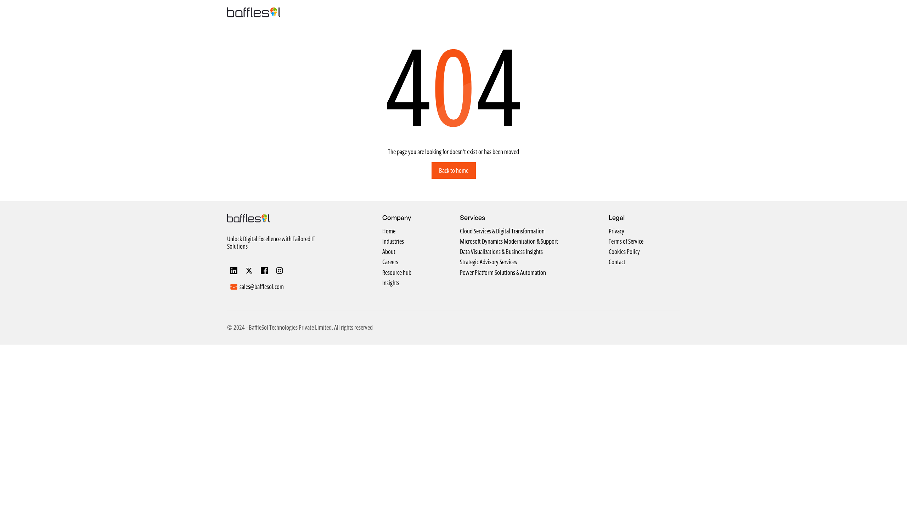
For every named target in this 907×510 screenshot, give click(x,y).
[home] (253, 12)
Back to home (453, 170)
